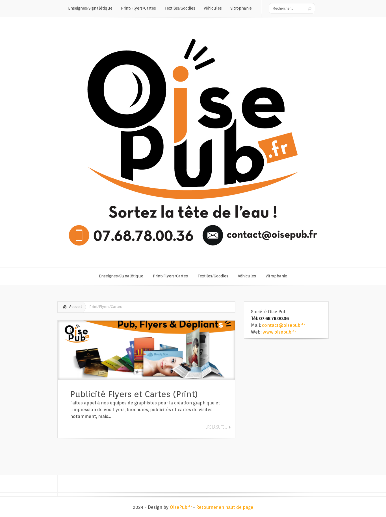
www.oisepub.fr (279, 332)
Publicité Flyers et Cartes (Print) (134, 394)
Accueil (75, 306)
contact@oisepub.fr (283, 325)
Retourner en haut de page (224, 507)
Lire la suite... (216, 427)
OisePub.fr (181, 507)
